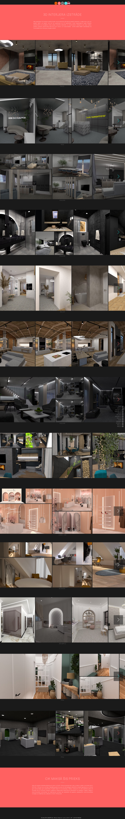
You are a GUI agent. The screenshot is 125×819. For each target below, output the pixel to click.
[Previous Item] (6, 62)
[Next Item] (118, 62)
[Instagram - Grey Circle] (62, 3)
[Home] (59, 3)
